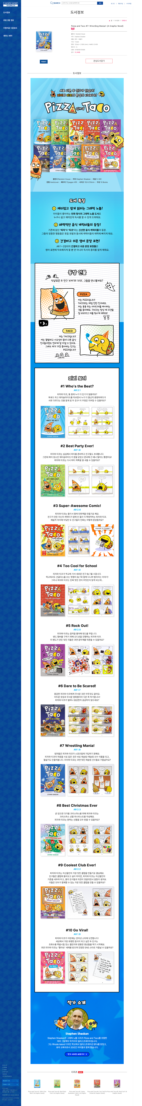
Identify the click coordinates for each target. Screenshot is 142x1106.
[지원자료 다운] (10, 28)
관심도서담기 (99, 61)
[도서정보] (10, 12)
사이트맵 (128, 3)
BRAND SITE (6, 1081)
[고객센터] (10, 1070)
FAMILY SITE (6, 1084)
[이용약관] (10, 1074)
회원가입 (120, 3)
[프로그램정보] (10, 20)
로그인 (113, 3)
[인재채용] (10, 1067)
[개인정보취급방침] (10, 1077)
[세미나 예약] (10, 36)
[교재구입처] (10, 1072)
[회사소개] (10, 1065)
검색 (100, 3)
